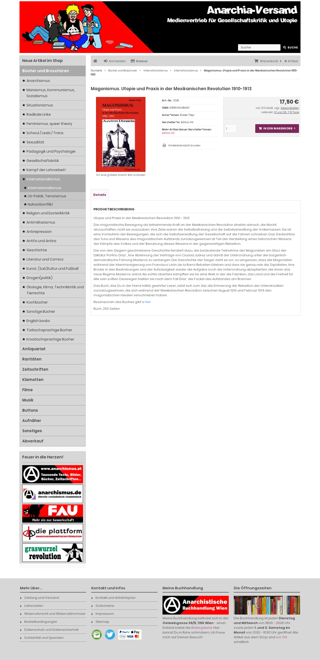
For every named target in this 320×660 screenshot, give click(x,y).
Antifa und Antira (41, 240)
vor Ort (281, 637)
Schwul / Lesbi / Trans (45, 132)
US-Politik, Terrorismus (47, 196)
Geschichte (36, 250)
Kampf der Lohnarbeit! (46, 169)
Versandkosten (289, 108)
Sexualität (35, 142)
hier (148, 302)
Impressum (105, 613)
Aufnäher (31, 420)
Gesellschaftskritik (42, 160)
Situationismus (39, 105)
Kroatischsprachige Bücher (50, 339)
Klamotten (33, 379)
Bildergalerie (201, 627)
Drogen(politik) (39, 277)
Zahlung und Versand (41, 597)
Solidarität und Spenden (44, 637)
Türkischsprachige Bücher (49, 330)
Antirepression (39, 231)
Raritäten (32, 359)
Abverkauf (33, 441)
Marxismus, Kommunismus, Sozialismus (50, 92)
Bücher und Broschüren (45, 70)
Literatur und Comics (45, 259)
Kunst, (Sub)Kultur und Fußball (52, 268)
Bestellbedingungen (40, 621)
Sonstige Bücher (40, 311)
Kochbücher (37, 302)
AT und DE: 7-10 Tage (286, 112)
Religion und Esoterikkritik (48, 213)
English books (38, 320)
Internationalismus (43, 179)
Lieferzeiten (33, 605)
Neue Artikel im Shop (42, 60)
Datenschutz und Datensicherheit (51, 629)
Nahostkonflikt (40, 204)
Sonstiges (32, 430)
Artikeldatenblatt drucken (184, 145)
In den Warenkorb (277, 128)
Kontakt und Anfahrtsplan (116, 597)
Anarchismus (38, 80)
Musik (28, 400)
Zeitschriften (35, 369)
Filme (27, 389)
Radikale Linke (38, 114)
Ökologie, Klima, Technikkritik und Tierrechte (55, 290)
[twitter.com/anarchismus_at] (108, 639)
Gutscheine (105, 605)
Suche (290, 47)
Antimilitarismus (40, 222)
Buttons (30, 410)
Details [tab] (99, 194)
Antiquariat (34, 348)
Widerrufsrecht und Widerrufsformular (55, 613)
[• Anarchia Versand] (160, 27)
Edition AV (168, 133)
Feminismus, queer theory (49, 123)
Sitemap (102, 621)
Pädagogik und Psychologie (51, 151)
